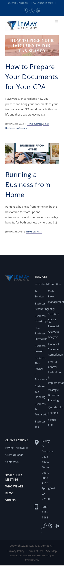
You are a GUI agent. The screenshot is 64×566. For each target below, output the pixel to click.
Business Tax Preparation (40, 409)
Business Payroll (40, 348)
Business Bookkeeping (40, 318)
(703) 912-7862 (45, 3)
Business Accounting (40, 306)
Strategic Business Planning (53, 395)
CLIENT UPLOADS (18, 3)
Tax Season (21, 127)
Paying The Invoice (16, 447)
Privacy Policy (15, 551)
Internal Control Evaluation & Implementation (53, 372)
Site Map (51, 551)
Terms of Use (35, 551)
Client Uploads (14, 454)
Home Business (34, 123)
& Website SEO (33, 555)
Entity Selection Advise (53, 314)
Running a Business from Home (27, 184)
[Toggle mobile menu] (57, 22)
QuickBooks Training (53, 410)
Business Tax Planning (40, 391)
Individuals (40, 284)
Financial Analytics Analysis (53, 332)
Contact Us (11, 462)
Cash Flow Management (53, 296)
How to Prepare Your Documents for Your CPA (31, 76)
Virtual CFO (52, 422)
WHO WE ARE (14, 486)
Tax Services (40, 293)
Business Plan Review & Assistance (40, 368)
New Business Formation (40, 333)
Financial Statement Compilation (53, 349)
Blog (9, 493)
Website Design (18, 555)
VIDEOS (10, 500)
